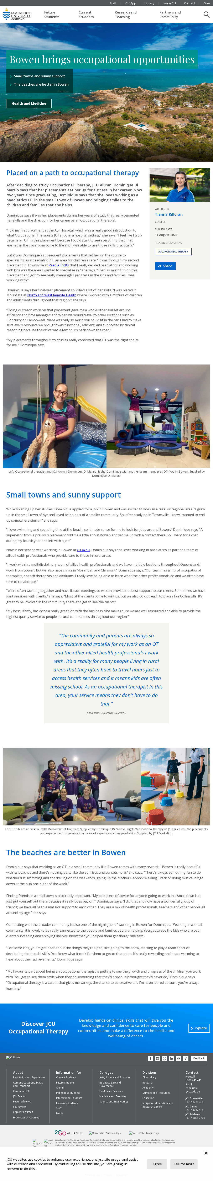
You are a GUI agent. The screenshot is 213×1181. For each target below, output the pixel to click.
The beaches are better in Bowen (41, 84)
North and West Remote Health (51, 295)
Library (149, 3)
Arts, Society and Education (115, 1077)
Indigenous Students (68, 1093)
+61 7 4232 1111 (195, 1110)
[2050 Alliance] (68, 1135)
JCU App (130, 3)
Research (147, 1082)
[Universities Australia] (105, 1133)
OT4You (83, 550)
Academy (148, 1087)
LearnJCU (169, 3)
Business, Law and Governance (110, 1084)
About (18, 1072)
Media (59, 1113)
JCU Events (19, 1096)
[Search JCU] (207, 14)
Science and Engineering (113, 1101)
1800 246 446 (193, 1080)
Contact (189, 3)
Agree (157, 1164)
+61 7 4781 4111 (195, 1102)
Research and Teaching (126, 14)
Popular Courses (23, 1112)
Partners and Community (170, 14)
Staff (113, 3)
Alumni (60, 1087)
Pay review (19, 1106)
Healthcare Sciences (111, 1091)
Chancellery (149, 1077)
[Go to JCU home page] (13, 1057)
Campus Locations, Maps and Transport (28, 1084)
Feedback (199, 1058)
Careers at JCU (21, 1091)
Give (206, 3)
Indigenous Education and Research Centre (157, 1104)
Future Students (51, 14)
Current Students (86, 14)
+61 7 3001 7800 (195, 1118)
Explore (201, 1028)
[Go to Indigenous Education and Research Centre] (38, 1146)
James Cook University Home (22, 13)
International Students (69, 1098)
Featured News (22, 1101)
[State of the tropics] (144, 1133)
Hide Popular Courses (26, 1117)
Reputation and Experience (29, 1077)
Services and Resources (156, 1093)
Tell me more (184, 1164)
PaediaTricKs (59, 265)
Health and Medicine (29, 103)
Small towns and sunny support (39, 76)
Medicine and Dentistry (112, 1096)
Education (148, 1098)
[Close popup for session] (206, 1153)
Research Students (67, 1103)
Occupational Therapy (173, 251)
